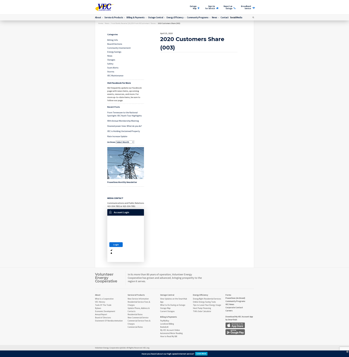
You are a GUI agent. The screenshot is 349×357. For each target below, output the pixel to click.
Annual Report (101, 314)
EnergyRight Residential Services (207, 298)
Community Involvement (119, 47)
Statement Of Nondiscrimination (109, 320)
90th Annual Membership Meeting (123, 120)
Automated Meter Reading (171, 333)
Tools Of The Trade (103, 305)
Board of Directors (103, 317)
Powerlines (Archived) (235, 298)
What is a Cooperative (104, 298)
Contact (225, 17)
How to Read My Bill (168, 336)
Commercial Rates (135, 327)
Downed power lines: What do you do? (124, 126)
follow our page (115, 100)
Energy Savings (114, 51)
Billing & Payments (136, 17)
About (98, 17)
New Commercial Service (138, 317)
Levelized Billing (167, 324)
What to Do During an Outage (172, 305)
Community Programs (197, 17)
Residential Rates (135, 314)
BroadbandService (246, 7)
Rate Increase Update (117, 136)
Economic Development (105, 311)
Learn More (201, 354)
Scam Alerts (112, 67)
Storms (110, 71)
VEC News (229, 304)
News (214, 17)
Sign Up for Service (210, 7)
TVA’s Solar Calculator (202, 311)
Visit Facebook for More (119, 83)
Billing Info (112, 40)
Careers (229, 310)
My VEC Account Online (170, 330)
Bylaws (98, 308)
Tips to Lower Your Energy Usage (207, 305)
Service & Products (113, 17)
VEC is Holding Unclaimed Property (123, 131)
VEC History (100, 302)
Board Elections (114, 44)
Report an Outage (228, 7)
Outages (111, 59)
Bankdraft (164, 327)
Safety (110, 63)
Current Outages (167, 311)
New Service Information (138, 298)
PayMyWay (164, 320)
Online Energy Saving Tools (204, 302)
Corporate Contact (234, 307)
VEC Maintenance (115, 75)
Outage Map (193, 7)
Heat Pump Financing (202, 308)
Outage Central (155, 17)
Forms (228, 295)
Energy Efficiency (175, 17)
